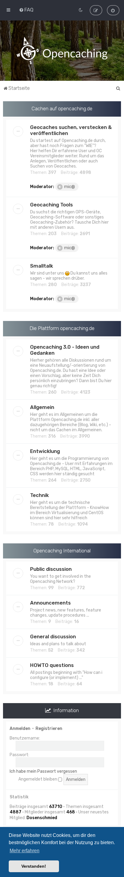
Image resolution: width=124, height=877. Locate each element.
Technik (39, 495)
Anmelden (20, 728)
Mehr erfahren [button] (24, 850)
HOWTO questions (52, 665)
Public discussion (51, 569)
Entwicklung (45, 451)
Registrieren (49, 728)
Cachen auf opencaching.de (62, 108)
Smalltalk (41, 266)
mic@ (69, 186)
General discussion (53, 636)
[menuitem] (26, 9)
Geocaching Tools (51, 205)
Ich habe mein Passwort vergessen (43, 771)
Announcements (50, 603)
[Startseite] (62, 51)
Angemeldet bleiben (38, 779)
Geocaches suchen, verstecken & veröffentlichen (71, 130)
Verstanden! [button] (33, 866)
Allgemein (42, 407)
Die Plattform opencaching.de (62, 328)
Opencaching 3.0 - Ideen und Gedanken (64, 350)
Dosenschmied (41, 817)
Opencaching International (62, 551)
